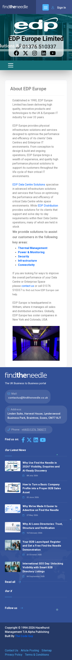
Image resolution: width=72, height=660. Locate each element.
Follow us (11, 608)
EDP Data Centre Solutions (28, 184)
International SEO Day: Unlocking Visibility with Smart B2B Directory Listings (43, 567)
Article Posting (30, 650)
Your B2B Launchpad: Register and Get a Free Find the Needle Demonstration (42, 545)
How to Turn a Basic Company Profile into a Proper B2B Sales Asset (42, 488)
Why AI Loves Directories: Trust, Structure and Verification (43, 526)
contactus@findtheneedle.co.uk (28, 397)
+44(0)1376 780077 (33, 429)
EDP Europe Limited (36, 38)
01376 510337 (38, 46)
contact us (28, 286)
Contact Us (11, 650)
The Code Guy (24, 636)
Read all (10, 582)
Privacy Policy (13, 654)
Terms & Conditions (37, 654)
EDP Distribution (48, 205)
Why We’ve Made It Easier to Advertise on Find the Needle (41, 508)
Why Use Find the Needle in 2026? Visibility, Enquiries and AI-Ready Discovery (41, 466)
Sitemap (47, 650)
